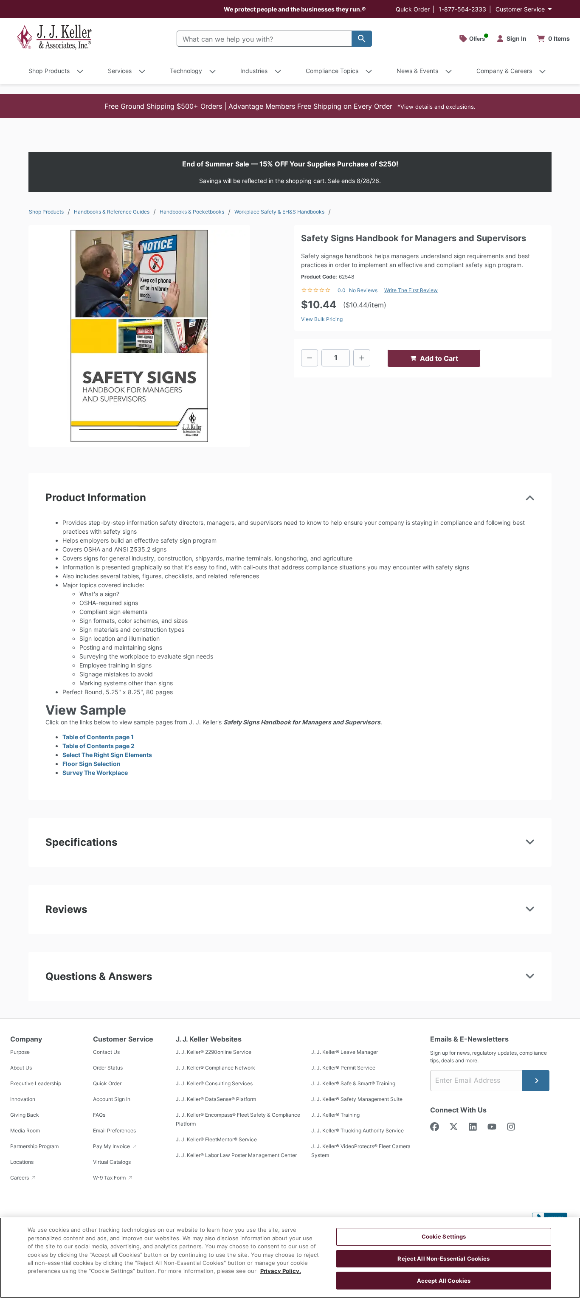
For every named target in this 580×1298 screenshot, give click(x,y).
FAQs (99, 1115)
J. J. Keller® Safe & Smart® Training (353, 1084)
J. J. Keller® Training (335, 1115)
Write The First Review (411, 290)
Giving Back (24, 1115)
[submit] (535, 1080)
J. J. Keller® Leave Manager (344, 1052)
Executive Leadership (35, 1084)
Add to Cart (439, 358)
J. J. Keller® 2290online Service (213, 1052)
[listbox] (139, 336)
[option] (139, 336)
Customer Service (520, 9)
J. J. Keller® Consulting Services (214, 1084)
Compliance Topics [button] (332, 70)
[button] (290, 106)
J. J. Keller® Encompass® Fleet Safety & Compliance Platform (238, 1119)
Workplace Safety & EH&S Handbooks (279, 211)
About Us (21, 1068)
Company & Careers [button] (504, 70)
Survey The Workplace (95, 772)
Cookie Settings (444, 1236)
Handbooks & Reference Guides (111, 211)
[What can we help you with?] (362, 39)
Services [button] (120, 70)
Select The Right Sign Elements (107, 754)
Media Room (25, 1131)
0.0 (342, 290)
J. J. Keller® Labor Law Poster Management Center (236, 1155)
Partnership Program (34, 1146)
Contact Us (106, 1052)
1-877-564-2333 (462, 9)
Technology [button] (186, 70)
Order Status (108, 1068)
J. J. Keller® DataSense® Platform (216, 1099)
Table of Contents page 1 (98, 737)
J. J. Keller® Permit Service (343, 1068)
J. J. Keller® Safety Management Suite (357, 1099)
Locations (22, 1162)
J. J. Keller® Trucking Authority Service (357, 1131)
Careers (20, 1178)
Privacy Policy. (280, 1271)
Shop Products (46, 211)
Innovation (22, 1099)
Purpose (20, 1052)
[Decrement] (309, 357)
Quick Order (413, 9)
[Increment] (361, 357)
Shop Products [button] (49, 70)
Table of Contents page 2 (98, 745)
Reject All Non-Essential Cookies (443, 1258)
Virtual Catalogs (112, 1162)
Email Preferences (114, 1131)
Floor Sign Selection (91, 763)
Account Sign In (111, 1099)
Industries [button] (253, 70)
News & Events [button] (417, 70)
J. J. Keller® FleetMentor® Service (216, 1140)
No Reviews (363, 290)
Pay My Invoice (112, 1146)
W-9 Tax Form (110, 1178)
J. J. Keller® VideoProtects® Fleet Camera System (361, 1151)
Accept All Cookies (443, 1280)
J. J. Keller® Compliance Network (215, 1068)
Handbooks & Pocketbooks (192, 211)
